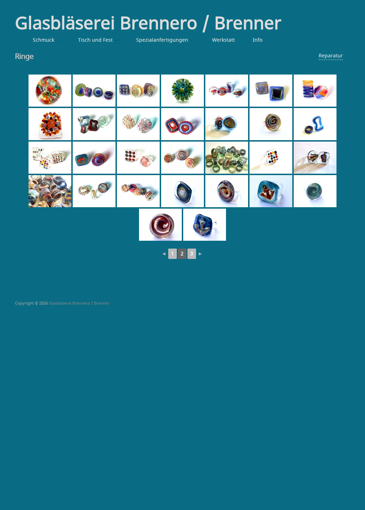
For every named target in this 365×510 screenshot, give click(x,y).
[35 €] (226, 158)
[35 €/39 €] (94, 91)
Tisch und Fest (95, 40)
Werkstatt (223, 40)
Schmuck (43, 40)
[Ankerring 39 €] (271, 191)
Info (257, 40)
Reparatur (331, 56)
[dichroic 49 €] (226, 191)
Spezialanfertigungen (162, 40)
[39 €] (138, 91)
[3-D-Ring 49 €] (50, 91)
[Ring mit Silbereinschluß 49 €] (182, 191)
